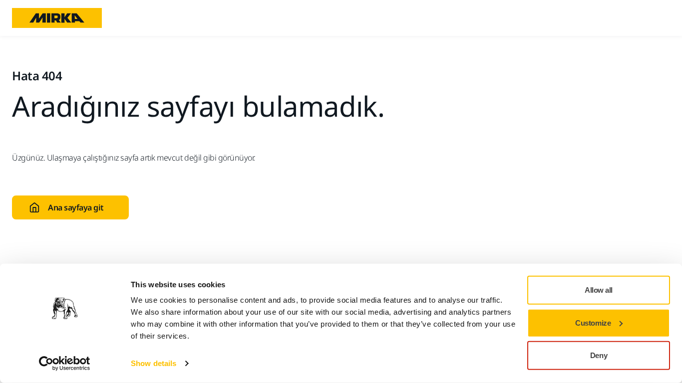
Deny (598, 355)
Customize (593, 322)
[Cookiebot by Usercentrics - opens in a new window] (64, 363)
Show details (153, 363)
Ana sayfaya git (76, 207)
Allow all (599, 290)
